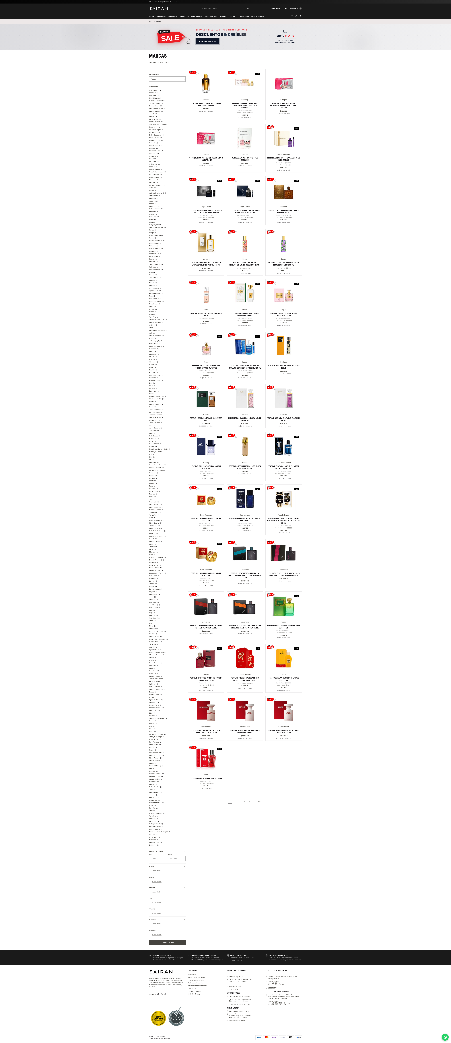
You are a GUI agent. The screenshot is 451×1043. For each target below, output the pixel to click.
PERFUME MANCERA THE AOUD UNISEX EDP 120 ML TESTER (206, 104)
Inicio (151, 16)
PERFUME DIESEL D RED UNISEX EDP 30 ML (206, 778)
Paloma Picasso (156, 293)
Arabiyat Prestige (156, 737)
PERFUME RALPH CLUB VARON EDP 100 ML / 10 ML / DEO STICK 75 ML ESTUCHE (206, 211)
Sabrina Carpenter (157, 689)
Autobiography (156, 341)
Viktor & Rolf (155, 504)
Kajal (152, 613)
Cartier (153, 214)
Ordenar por (154, 74)
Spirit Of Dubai (156, 700)
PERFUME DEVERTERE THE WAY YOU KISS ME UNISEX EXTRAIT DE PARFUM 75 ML (284, 574)
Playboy (153, 478)
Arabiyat (154, 702)
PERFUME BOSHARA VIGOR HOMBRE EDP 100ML (283, 367)
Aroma (151, 877)
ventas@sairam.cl (235, 986)
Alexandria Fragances (158, 330)
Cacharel (154, 156)
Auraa (153, 584)
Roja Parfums (155, 742)
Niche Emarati (155, 523)
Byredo (153, 309)
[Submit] (248, 8)
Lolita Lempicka (156, 235)
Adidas (153, 325)
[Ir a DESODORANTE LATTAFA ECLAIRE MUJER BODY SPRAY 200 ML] (245, 445)
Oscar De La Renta (157, 465)
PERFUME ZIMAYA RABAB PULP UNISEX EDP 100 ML (283, 679)
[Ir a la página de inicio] (158, 8)
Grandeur (154, 618)
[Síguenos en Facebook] (296, 16)
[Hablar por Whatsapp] (445, 1037)
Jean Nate (154, 647)
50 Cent (153, 834)
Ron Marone (154, 808)
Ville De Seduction (157, 108)
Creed (152, 312)
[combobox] (225, 8)
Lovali (152, 805)
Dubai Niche (155, 745)
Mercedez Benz (156, 301)
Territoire (154, 644)
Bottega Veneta (156, 824)
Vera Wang (154, 515)
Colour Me (154, 164)
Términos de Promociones (197, 986)
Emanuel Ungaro (156, 130)
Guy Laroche (155, 288)
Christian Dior (156, 177)
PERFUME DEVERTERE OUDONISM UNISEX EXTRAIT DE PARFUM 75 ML (206, 626)
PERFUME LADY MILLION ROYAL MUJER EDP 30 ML (206, 574)
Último (259, 801)
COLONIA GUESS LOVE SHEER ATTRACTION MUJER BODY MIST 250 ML (244, 264)
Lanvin (153, 441)
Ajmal (152, 549)
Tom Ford (154, 317)
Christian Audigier (157, 520)
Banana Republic (156, 346)
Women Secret (156, 269)
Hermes (153, 222)
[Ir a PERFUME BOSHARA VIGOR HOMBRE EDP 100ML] (283, 345)
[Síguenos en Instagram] (292, 16)
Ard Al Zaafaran (156, 335)
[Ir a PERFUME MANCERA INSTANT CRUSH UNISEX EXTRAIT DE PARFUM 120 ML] (206, 242)
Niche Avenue (155, 758)
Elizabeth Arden (156, 380)
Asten (152, 597)
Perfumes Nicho (211, 16)
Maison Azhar (155, 705)
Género (152, 888)
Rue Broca (154, 576)
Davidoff (153, 143)
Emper (153, 586)
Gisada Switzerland (157, 652)
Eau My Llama (155, 372)
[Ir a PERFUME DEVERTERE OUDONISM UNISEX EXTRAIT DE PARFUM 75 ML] (206, 605)
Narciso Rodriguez (157, 248)
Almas (152, 657)
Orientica (154, 251)
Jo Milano (154, 605)
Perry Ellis (154, 473)
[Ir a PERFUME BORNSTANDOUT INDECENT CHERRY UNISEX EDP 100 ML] (206, 710)
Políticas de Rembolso (196, 983)
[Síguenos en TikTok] (300, 16)
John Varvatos (155, 423)
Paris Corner (155, 145)
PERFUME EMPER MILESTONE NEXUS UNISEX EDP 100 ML (245, 314)
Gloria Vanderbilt (156, 399)
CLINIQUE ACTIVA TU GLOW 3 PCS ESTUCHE (245, 159)
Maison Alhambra (157, 240)
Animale (153, 333)
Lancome (154, 161)
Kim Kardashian (156, 681)
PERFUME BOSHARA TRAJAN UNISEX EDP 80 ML (206, 419)
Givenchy (154, 217)
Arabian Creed (156, 676)
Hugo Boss (155, 127)
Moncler (153, 457)
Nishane (153, 182)
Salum (153, 723)
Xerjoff (153, 539)
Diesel (153, 116)
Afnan (153, 190)
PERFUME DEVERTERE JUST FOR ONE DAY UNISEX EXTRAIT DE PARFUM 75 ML (245, 626)
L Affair (153, 660)
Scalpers (153, 497)
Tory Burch (154, 525)
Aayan (153, 544)
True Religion (155, 512)
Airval (152, 328)
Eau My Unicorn (156, 375)
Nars (152, 296)
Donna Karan (155, 106)
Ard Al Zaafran (155, 760)
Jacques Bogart (156, 409)
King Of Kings (155, 792)
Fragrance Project (157, 813)
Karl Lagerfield (156, 687)
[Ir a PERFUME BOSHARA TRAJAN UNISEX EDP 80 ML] (206, 397)
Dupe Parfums (156, 528)
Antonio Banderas (157, 193)
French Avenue (156, 560)
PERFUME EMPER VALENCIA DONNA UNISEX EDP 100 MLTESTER (206, 367)
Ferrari (153, 393)
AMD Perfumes (156, 776)
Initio (152, 314)
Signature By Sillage (158, 718)
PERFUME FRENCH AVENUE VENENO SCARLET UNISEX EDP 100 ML (245, 679)
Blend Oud (154, 821)
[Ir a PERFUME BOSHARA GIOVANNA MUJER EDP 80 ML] (283, 397)
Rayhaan (154, 602)
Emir (152, 383)
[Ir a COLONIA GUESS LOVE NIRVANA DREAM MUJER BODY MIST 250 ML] (283, 242)
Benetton (154, 349)
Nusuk (152, 768)
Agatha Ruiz (155, 291)
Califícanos (192, 988)
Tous (152, 499)
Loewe (153, 446)
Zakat (152, 789)
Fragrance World (157, 557)
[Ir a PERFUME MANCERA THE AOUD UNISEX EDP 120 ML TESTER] (206, 83)
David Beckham (156, 507)
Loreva (153, 581)
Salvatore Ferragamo (158, 124)
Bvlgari (153, 357)
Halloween (154, 95)
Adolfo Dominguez (157, 536)
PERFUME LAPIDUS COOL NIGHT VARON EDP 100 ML (244, 520)
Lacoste (154, 148)
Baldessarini (155, 343)
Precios (232, 16)
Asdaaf (153, 338)
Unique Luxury (155, 541)
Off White (154, 671)
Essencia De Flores (157, 573)
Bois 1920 (154, 710)
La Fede (153, 716)
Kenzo (153, 230)
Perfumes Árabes (194, 16)
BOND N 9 (154, 845)
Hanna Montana (156, 404)
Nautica (153, 280)
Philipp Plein (155, 475)
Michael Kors (155, 782)
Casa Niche (155, 739)
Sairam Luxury (257, 16)
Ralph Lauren (155, 137)
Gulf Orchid (155, 607)
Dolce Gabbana (156, 135)
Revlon (153, 259)
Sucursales (192, 974)
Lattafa (154, 93)
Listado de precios (194, 991)
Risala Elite (154, 800)
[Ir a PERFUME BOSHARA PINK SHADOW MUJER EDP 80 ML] (245, 397)
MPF (152, 731)
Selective (154, 665)
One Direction (155, 299)
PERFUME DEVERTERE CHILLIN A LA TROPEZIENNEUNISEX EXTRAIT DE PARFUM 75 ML (245, 575)
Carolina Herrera (157, 101)
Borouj (153, 203)
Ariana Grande (156, 111)
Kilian (152, 729)
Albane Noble (155, 636)
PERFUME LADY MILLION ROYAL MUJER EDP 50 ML (206, 520)
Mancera (153, 180)
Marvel (153, 283)
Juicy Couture (155, 428)
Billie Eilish (154, 354)
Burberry (154, 211)
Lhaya (152, 697)
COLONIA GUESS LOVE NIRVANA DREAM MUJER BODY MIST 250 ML (283, 264)
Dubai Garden (155, 787)
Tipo (150, 898)
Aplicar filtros (167, 942)
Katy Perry (154, 438)
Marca (151, 866)
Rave (152, 486)
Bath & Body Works (157, 531)
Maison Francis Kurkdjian (159, 832)
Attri (152, 610)
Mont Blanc (155, 98)
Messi (152, 626)
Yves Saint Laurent (158, 172)
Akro (152, 811)
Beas (153, 167)
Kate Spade (154, 436)
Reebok (153, 615)
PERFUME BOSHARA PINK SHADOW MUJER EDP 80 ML (244, 419)
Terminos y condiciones (196, 977)
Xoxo (152, 518)
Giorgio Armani (156, 140)
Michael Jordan (156, 510)
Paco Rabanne (156, 122)
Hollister (153, 533)
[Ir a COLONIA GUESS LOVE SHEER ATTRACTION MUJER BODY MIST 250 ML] (245, 242)
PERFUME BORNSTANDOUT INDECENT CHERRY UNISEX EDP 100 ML (206, 731)
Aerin (152, 188)
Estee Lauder (155, 391)
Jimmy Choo (155, 420)
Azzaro (153, 201)
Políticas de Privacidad (196, 980)
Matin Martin (155, 565)
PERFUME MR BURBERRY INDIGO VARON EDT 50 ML (206, 467)
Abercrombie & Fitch (158, 320)
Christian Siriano (156, 803)
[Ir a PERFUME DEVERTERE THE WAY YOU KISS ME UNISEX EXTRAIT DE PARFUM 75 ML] (283, 553)
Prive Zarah (154, 304)
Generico (153, 578)
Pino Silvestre (155, 174)
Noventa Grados (156, 755)
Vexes (152, 721)
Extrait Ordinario (156, 826)
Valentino (154, 816)
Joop (152, 425)
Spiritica (153, 684)
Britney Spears (156, 209)
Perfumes (160, 16)
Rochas (153, 494)
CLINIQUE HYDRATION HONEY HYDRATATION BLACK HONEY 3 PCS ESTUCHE (283, 105)
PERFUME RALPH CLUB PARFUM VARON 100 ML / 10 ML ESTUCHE (244, 211)
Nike (152, 459)
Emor (152, 386)
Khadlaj (153, 668)
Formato (152, 919)
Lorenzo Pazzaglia (157, 631)
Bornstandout (155, 842)
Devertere (154, 818)
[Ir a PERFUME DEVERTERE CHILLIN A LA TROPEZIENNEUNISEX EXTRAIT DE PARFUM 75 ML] (245, 553)
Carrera (153, 359)
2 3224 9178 (272, 988)
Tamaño (152, 909)
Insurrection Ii (155, 642)
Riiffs (152, 555)
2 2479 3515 (233, 989)
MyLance (154, 673)
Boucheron (154, 206)
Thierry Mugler (156, 264)
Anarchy (153, 795)
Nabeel (153, 763)
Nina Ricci (154, 462)
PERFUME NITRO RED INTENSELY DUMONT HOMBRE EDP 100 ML (206, 679)
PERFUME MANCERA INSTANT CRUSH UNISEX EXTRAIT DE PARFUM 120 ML (206, 264)
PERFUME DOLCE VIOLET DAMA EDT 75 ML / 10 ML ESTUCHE (283, 159)
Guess (153, 401)
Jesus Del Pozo (156, 417)
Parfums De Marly (157, 185)
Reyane (153, 591)
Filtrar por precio (156, 851)
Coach (153, 365)
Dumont (153, 285)
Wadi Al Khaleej (156, 766)
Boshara (154, 797)
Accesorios (244, 16)
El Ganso (153, 378)
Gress (152, 219)
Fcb (151, 454)
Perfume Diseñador (176, 16)
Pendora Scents (156, 467)
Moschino (154, 132)
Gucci (153, 159)
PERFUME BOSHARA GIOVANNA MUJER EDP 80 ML (283, 419)
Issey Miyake (155, 225)
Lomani (153, 238)
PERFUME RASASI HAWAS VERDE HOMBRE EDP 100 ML (283, 626)
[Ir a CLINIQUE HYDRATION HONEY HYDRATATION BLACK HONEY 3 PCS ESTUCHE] (283, 83)
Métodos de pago (194, 994)
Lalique (153, 233)
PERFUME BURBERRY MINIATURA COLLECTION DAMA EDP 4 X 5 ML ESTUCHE (245, 105)
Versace (154, 153)
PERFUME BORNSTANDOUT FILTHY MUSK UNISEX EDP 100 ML (283, 731)
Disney (153, 275)
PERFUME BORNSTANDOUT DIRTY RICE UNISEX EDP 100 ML (245, 731)
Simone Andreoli (156, 708)
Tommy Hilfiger (156, 103)
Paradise (154, 562)
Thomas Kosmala (157, 655)
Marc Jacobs (155, 243)
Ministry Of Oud (156, 452)
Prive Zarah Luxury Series (160, 449)
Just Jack (154, 431)
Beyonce (153, 351)
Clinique (153, 362)
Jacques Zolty (155, 829)
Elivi (152, 726)
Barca (152, 692)
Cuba (153, 367)
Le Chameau (155, 589)
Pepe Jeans (155, 256)
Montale (153, 771)
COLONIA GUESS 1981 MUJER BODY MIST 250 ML (206, 314)
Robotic (153, 747)
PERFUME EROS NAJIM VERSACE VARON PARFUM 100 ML (283, 211)
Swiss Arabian (155, 663)
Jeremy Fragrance (157, 679)
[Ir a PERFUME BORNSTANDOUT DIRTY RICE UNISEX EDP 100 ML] (245, 710)
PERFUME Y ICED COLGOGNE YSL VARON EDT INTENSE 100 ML (283, 467)
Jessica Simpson (156, 415)
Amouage (154, 306)
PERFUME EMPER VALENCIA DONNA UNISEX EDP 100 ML (283, 314)
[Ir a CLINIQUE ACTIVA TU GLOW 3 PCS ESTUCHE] (245, 137)
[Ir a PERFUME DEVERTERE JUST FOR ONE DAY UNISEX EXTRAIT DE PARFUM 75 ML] (245, 605)
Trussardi (154, 502)
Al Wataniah (155, 594)
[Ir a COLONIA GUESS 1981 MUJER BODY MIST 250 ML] (206, 293)
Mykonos (153, 840)
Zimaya (153, 547)
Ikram (152, 750)
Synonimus (154, 837)
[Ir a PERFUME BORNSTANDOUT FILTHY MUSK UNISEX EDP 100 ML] (283, 710)
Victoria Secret (156, 151)
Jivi (151, 623)
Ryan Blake (155, 650)
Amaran (153, 784)
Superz (153, 628)
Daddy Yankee (156, 169)
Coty (152, 272)
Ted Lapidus (155, 277)
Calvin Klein (155, 90)
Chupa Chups (155, 694)
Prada (152, 481)
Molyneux (154, 246)
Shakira (153, 262)
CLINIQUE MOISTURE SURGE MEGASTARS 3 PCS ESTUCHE (206, 159)
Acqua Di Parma (156, 322)
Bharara (153, 552)
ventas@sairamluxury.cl (237, 1020)
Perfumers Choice (157, 470)
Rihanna (153, 489)
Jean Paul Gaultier (157, 227)
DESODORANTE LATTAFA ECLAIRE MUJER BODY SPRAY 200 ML (245, 467)
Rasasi (153, 483)
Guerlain (153, 634)
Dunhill (153, 370)
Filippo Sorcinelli (156, 774)
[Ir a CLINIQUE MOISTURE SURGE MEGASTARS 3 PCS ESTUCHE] (206, 137)
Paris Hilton (155, 254)
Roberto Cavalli (156, 491)
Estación (152, 930)
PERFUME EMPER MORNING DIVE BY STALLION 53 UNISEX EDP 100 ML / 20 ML (245, 367)
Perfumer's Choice (157, 734)
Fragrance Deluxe (157, 753)
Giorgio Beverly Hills (158, 396)
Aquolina (153, 198)
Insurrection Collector (158, 639)
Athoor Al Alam (156, 570)
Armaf (153, 114)
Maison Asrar (155, 568)
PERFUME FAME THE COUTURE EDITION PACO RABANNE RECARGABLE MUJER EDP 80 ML (283, 521)
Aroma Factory (156, 779)
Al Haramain (155, 119)
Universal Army (156, 267)
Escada (153, 388)
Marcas (223, 16)
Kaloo (152, 433)
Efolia (152, 713)
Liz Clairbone (155, 444)
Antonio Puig (155, 196)
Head (152, 407)
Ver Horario (179, 2)
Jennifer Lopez (156, 412)
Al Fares (153, 599)
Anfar (152, 621)
